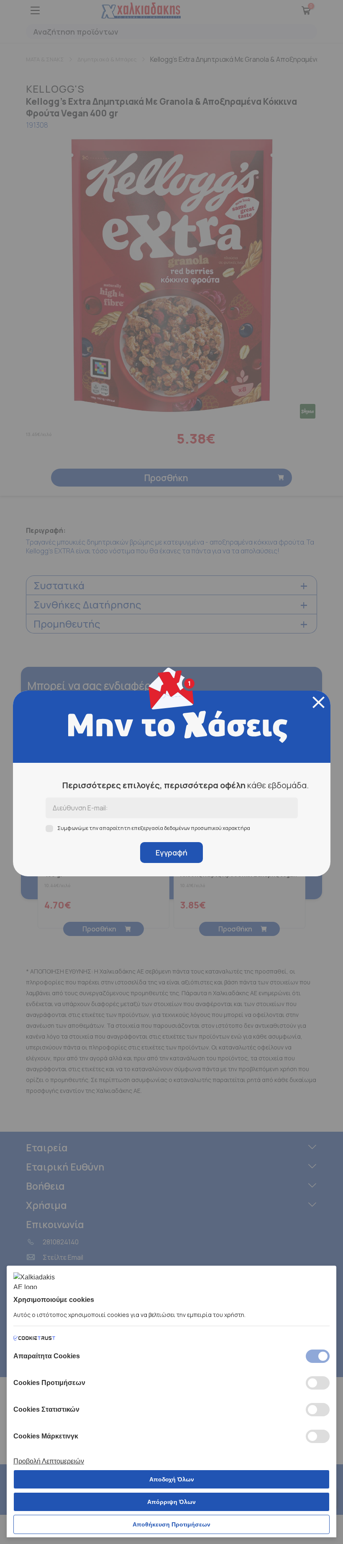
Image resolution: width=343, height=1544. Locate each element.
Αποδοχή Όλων (171, 1479)
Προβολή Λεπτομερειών (48, 1461)
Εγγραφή (171, 853)
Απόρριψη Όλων (171, 1502)
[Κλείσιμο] (318, 702)
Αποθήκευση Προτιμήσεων (171, 1524)
